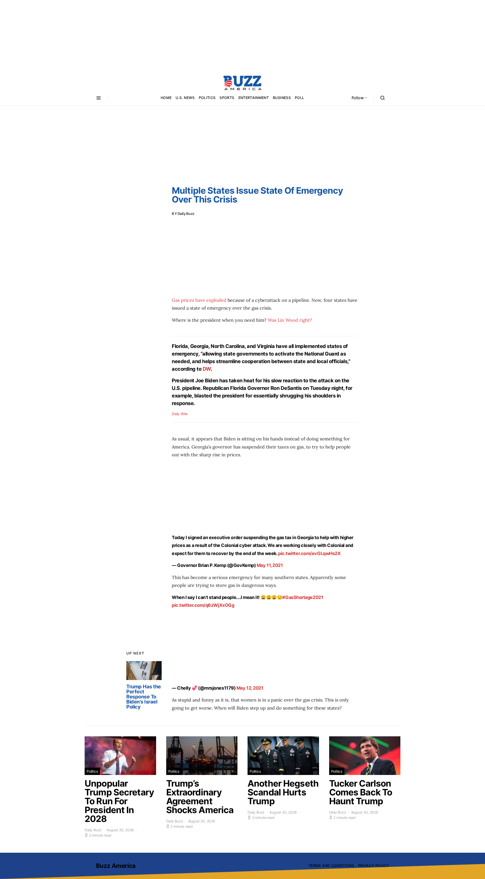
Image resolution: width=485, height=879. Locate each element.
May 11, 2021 (270, 565)
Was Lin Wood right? (290, 320)
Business (282, 97)
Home (166, 97)
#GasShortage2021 (302, 597)
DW (207, 369)
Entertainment (253, 97)
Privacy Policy (373, 865)
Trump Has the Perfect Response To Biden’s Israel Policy (143, 697)
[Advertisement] (242, 35)
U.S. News (185, 97)
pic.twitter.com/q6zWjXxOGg (203, 605)
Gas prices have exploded (200, 300)
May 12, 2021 (249, 688)
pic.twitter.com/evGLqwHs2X (309, 553)
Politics (207, 97)
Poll (299, 97)
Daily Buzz (186, 213)
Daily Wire (180, 414)
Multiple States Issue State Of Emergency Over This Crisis (257, 195)
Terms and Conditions (331, 865)
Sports (227, 97)
